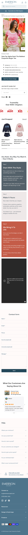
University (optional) (6, 347)
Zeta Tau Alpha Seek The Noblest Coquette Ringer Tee (12, 16)
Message (3, 354)
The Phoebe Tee (7, 65)
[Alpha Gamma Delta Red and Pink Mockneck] (19, 130)
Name (2, 318)
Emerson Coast (5, 53)
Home (2, 14)
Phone (3, 332)
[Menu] (2, 2)
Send (14, 370)
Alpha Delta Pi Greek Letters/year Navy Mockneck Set (6, 142)
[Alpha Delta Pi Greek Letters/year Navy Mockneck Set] (7, 130)
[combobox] (14, 6)
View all (24, 119)
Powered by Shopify (16, 531)
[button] (25, 2)
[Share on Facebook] (6, 97)
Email (2, 325)
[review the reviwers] (6, 402)
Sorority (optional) (6, 340)
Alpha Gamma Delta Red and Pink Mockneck (19, 141)
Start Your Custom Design (10, 79)
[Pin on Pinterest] (9, 97)
